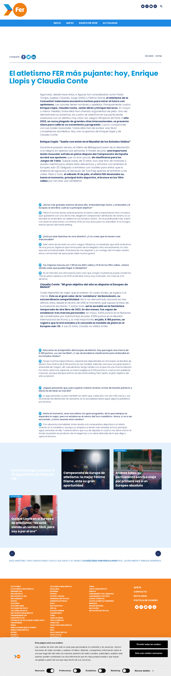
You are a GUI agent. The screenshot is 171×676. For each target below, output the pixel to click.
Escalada (54, 589)
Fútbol (53, 594)
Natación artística (99, 610)
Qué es (70, 23)
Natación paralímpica (22, 613)
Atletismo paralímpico (22, 589)
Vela (52, 627)
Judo (91, 586)
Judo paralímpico (98, 589)
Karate (92, 591)
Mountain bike (96, 606)
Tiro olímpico (57, 620)
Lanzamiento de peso (99, 596)
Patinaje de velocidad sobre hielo (28, 620)
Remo (13, 625)
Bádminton (16, 591)
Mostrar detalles (142, 671)
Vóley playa (56, 635)
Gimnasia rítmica (58, 601)
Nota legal (140, 596)
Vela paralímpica (58, 632)
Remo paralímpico (20, 630)
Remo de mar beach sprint (23, 627)
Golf (52, 603)
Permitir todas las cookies (149, 644)
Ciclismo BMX (17, 606)
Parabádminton (19, 615)
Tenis (52, 615)
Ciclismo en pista (19, 608)
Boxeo (14, 601)
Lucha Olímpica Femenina (101, 601)
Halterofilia (56, 606)
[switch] (77, 670)
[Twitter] (143, 6)
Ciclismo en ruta (19, 610)
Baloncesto (17, 594)
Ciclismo (15, 603)
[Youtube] (151, 6)
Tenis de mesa (56, 618)
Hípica (53, 608)
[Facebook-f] (147, 6)
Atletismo (16, 586)
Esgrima (54, 591)
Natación (94, 608)
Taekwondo (56, 613)
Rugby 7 (14, 635)
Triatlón (54, 623)
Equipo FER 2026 (88, 23)
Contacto (140, 591)
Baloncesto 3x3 (19, 596)
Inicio (57, 23)
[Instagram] (155, 6)
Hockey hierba (57, 610)
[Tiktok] (154, 607)
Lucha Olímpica (96, 598)
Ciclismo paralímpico (61, 586)
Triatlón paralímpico (61, 625)
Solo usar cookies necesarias (148, 653)
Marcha (93, 603)
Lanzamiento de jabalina (101, 594)
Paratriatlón (18, 618)
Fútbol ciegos (57, 596)
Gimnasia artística (59, 598)
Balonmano (16, 598)
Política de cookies (146, 600)
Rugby (14, 632)
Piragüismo (16, 623)
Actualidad (110, 23)
